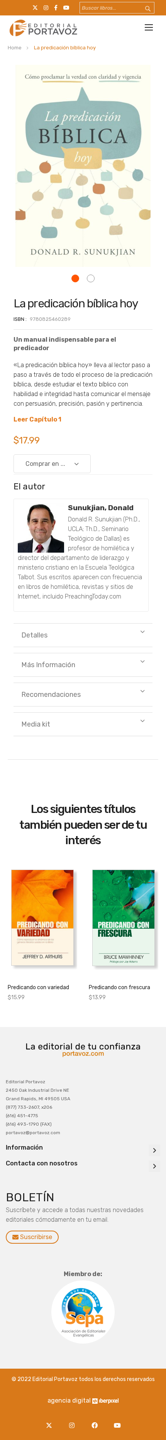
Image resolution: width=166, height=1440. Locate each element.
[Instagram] (73, 1421)
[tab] (83, 635)
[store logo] (42, 27)
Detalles (34, 635)
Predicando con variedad (38, 987)
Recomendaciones (51, 694)
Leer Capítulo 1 (37, 419)
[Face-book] (96, 1421)
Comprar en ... (45, 463)
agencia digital (69, 1400)
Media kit (35, 724)
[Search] (142, 9)
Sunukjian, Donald (101, 507)
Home (15, 48)
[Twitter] (50, 1421)
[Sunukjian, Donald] (41, 528)
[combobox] (117, 7)
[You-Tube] (117, 1421)
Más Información (48, 665)
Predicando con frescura (119, 987)
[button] (75, 278)
